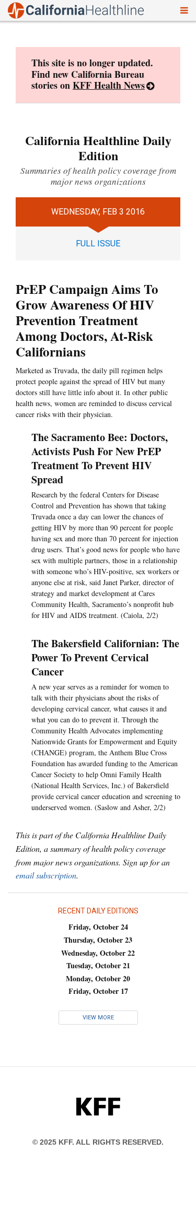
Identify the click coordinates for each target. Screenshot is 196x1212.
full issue (98, 243)
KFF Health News (109, 85)
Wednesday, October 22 (98, 952)
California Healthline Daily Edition (98, 147)
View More (98, 1017)
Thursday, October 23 (98, 939)
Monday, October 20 (98, 978)
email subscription (46, 875)
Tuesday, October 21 (98, 965)
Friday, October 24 (98, 926)
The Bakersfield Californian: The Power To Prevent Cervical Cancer (105, 657)
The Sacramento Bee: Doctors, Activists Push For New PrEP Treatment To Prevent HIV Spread (99, 458)
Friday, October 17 (98, 990)
